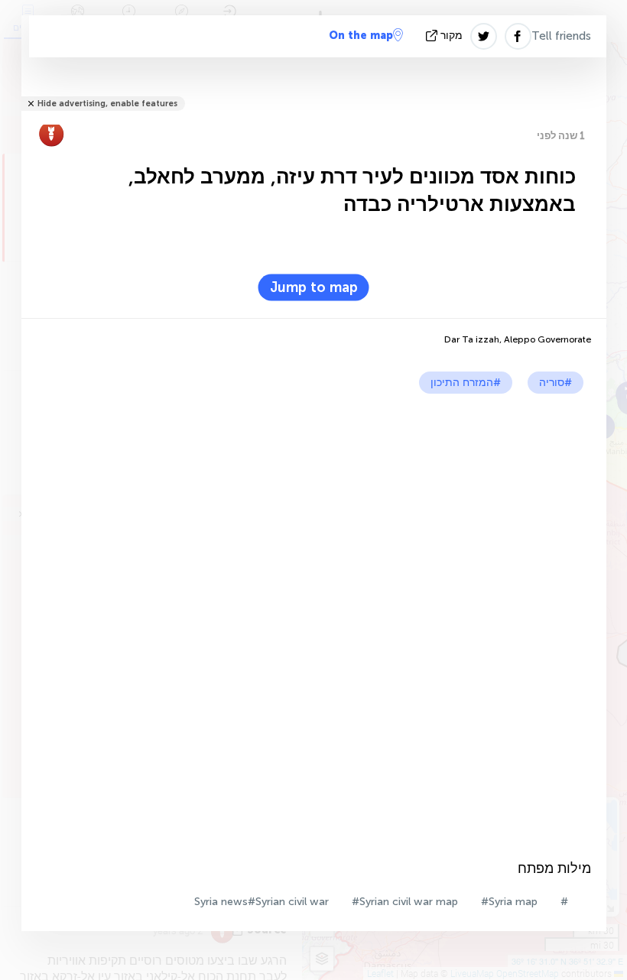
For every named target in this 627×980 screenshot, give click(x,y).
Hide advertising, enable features (107, 104)
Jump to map (314, 287)
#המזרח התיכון (465, 382)
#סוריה (555, 382)
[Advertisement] (313, 508)
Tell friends (561, 36)
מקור (451, 35)
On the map (361, 35)
